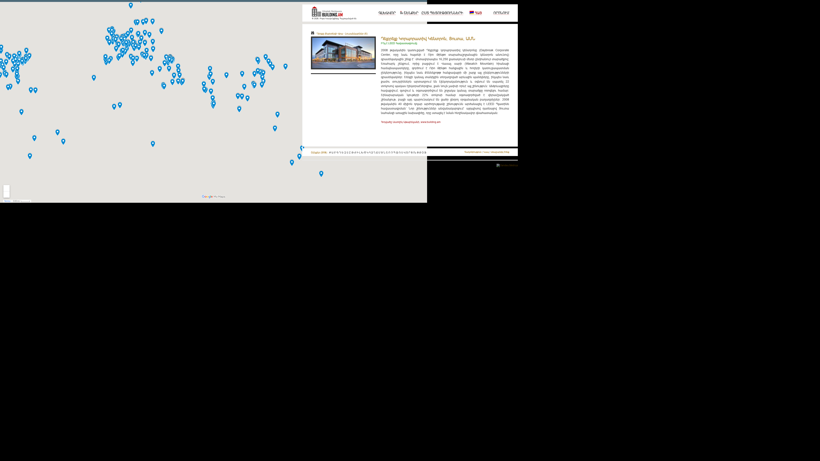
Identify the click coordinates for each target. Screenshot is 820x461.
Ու (414, 152)
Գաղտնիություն (472, 151)
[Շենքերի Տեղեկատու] (329, 13)
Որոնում (501, 13)
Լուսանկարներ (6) (356, 33)
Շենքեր (411, 13)
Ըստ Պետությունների (442, 13)
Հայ (478, 13)
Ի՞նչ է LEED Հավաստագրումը (399, 43)
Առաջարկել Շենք (500, 151)
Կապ (486, 151)
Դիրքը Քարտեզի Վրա (329, 33)
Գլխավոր (387, 13)
